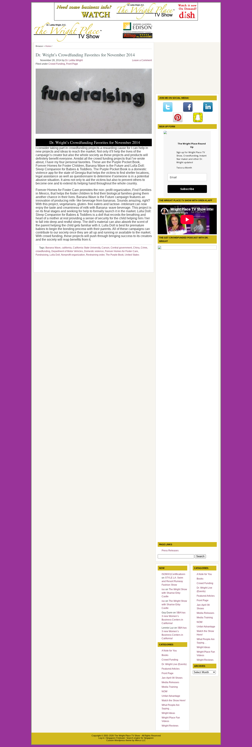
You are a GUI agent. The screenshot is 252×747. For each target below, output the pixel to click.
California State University (86, 247)
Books (165, 655)
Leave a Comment (142, 60)
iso (163, 589)
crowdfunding (43, 251)
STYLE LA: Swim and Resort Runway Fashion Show (172, 581)
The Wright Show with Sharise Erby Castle (174, 593)
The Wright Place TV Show (127, 735)
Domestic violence (94, 251)
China (136, 247)
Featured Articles (171, 668)
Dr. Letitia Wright (74, 60)
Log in (101, 738)
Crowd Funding (56, 63)
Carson (105, 247)
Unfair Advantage (171, 696)
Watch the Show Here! (173, 700)
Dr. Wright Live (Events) (174, 664)
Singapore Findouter (115, 738)
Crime (144, 247)
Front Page (72, 63)
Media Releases (170, 682)
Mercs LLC (140, 740)
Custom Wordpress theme (119, 740)
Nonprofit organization (73, 254)
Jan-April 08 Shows (172, 677)
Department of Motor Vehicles (67, 251)
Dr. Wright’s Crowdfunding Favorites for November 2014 (85, 55)
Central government (121, 247)
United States (132, 254)
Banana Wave (53, 247)
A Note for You (169, 650)
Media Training (170, 687)
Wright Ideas (168, 713)
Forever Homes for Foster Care (121, 251)
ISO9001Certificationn (173, 574)
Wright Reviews (170, 725)
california (67, 247)
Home (48, 46)
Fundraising (42, 254)
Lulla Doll (55, 254)
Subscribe (187, 189)
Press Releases (170, 550)
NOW (164, 691)
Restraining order (95, 254)
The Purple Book (115, 254)
